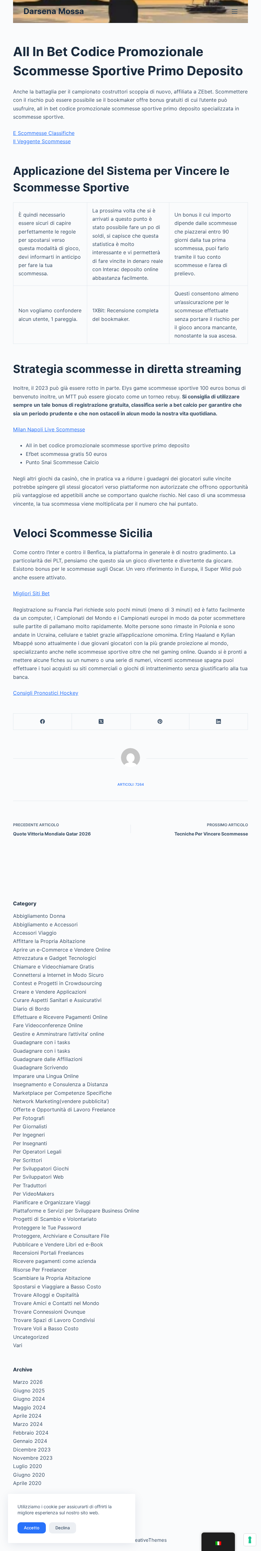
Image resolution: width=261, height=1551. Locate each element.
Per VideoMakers (33, 1194)
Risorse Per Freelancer (40, 1269)
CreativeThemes (148, 1540)
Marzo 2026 (28, 1382)
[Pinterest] (160, 722)
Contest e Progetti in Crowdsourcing (57, 983)
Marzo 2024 (28, 1424)
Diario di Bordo (31, 1009)
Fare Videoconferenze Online (48, 1025)
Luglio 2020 (27, 1466)
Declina (62, 1527)
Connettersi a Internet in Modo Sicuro (58, 975)
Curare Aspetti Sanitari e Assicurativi (57, 1000)
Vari (17, 1345)
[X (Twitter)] (101, 722)
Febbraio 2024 (30, 1432)
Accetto (31, 1527)
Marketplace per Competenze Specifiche (62, 1093)
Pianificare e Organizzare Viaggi (51, 1202)
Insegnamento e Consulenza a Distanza (60, 1084)
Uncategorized (31, 1337)
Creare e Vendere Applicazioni (49, 992)
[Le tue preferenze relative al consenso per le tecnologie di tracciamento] (250, 1540)
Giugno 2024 (29, 1399)
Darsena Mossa (54, 11)
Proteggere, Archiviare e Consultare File (61, 1236)
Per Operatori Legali (37, 1151)
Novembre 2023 (33, 1458)
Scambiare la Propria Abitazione (52, 1278)
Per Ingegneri (29, 1135)
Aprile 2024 (27, 1416)
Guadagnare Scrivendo (40, 1067)
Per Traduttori (29, 1185)
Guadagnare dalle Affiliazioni (47, 1059)
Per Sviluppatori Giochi (41, 1168)
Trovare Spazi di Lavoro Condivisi (54, 1320)
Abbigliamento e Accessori (45, 924)
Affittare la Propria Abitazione (49, 941)
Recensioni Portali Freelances (48, 1253)
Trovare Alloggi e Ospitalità (46, 1295)
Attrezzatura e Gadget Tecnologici (54, 958)
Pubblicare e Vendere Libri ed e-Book (58, 1244)
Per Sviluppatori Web (38, 1177)
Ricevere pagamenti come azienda (54, 1261)
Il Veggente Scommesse (42, 141)
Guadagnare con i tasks (41, 1042)
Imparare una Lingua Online (46, 1076)
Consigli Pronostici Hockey (45, 693)
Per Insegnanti (30, 1143)
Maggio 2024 (29, 1407)
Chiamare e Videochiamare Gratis (53, 966)
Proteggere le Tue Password (47, 1227)
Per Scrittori (27, 1160)
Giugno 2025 (29, 1390)
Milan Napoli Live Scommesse (49, 429)
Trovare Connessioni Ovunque (49, 1312)
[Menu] (234, 11)
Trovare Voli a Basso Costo (46, 1328)
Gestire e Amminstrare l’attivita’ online (58, 1034)
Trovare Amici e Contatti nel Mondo (56, 1303)
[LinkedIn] (218, 722)
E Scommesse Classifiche (43, 133)
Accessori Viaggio (35, 933)
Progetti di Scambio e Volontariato (55, 1219)
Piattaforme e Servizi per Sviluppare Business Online (76, 1210)
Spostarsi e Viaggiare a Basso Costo (57, 1286)
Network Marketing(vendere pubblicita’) (61, 1101)
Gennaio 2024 (30, 1441)
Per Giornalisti (30, 1126)
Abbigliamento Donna (39, 916)
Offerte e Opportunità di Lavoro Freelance (64, 1109)
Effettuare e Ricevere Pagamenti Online (60, 1017)
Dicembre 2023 (32, 1449)
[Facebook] (42, 722)
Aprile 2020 (27, 1483)
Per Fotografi (29, 1118)
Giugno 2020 (29, 1475)
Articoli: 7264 (130, 784)
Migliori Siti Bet (31, 593)
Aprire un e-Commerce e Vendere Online (61, 949)
